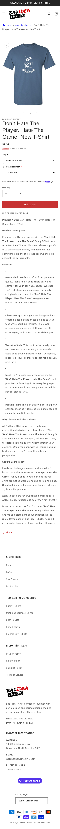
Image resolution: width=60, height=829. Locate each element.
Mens (28, 25)
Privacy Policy (13, 654)
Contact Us (12, 586)
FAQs (9, 572)
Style (5, 154)
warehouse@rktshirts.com (20, 758)
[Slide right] (36, 113)
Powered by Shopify (41, 823)
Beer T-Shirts (12, 620)
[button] (3, 14)
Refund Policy (13, 661)
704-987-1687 (13, 769)
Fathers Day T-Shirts (16, 634)
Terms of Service (14, 675)
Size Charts (12, 579)
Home (9, 25)
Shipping (5, 148)
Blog (8, 565)
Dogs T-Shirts (13, 627)
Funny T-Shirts (13, 606)
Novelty (19, 25)
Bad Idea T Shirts (24, 823)
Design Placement (11, 167)
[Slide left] (23, 113)
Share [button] (9, 532)
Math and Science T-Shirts (19, 613)
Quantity (6, 187)
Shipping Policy (14, 668)
